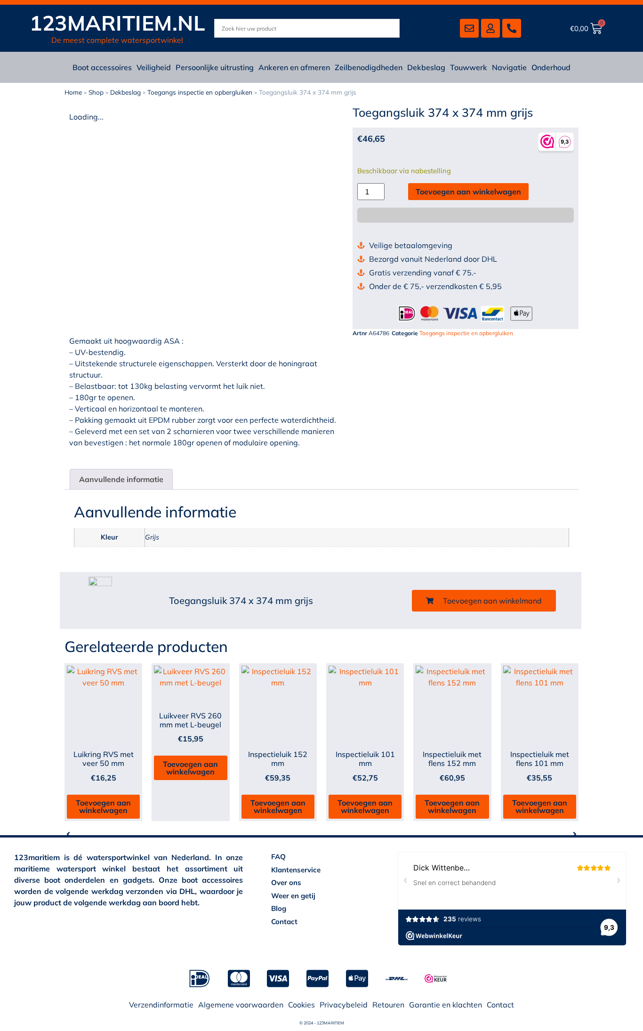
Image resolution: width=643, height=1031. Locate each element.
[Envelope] (469, 28)
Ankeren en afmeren (294, 67)
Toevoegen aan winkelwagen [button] (103, 806)
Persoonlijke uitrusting (215, 67)
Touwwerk (468, 67)
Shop (96, 92)
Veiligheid (154, 67)
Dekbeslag (426, 67)
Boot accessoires (102, 67)
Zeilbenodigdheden (368, 67)
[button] (484, 601)
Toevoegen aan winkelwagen (468, 191)
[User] (490, 28)
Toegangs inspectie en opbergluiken (199, 92)
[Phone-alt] (511, 28)
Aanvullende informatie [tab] (121, 479)
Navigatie (509, 67)
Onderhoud (551, 67)
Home (73, 92)
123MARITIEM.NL (117, 23)
